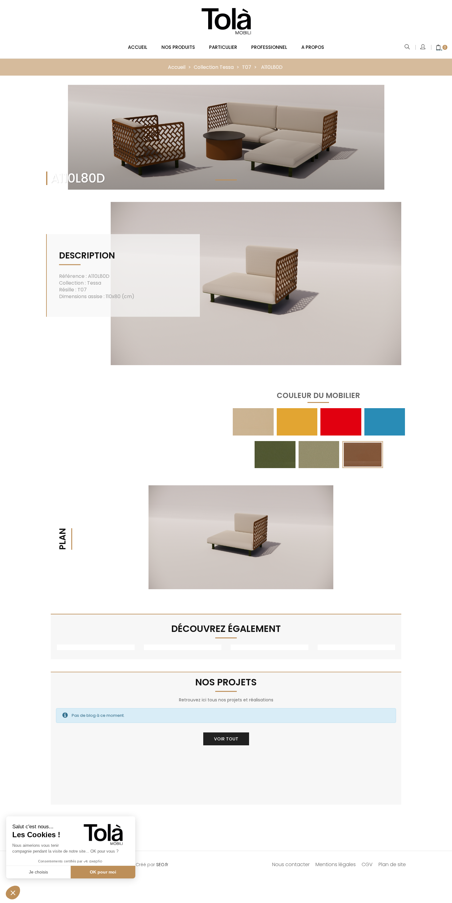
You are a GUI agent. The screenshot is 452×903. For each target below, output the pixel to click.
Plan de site (392, 864)
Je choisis (38, 871)
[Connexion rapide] (423, 47)
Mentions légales (335, 864)
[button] (13, 892)
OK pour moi (103, 871)
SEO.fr (162, 865)
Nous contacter (291, 864)
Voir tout (226, 739)
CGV (367, 864)
